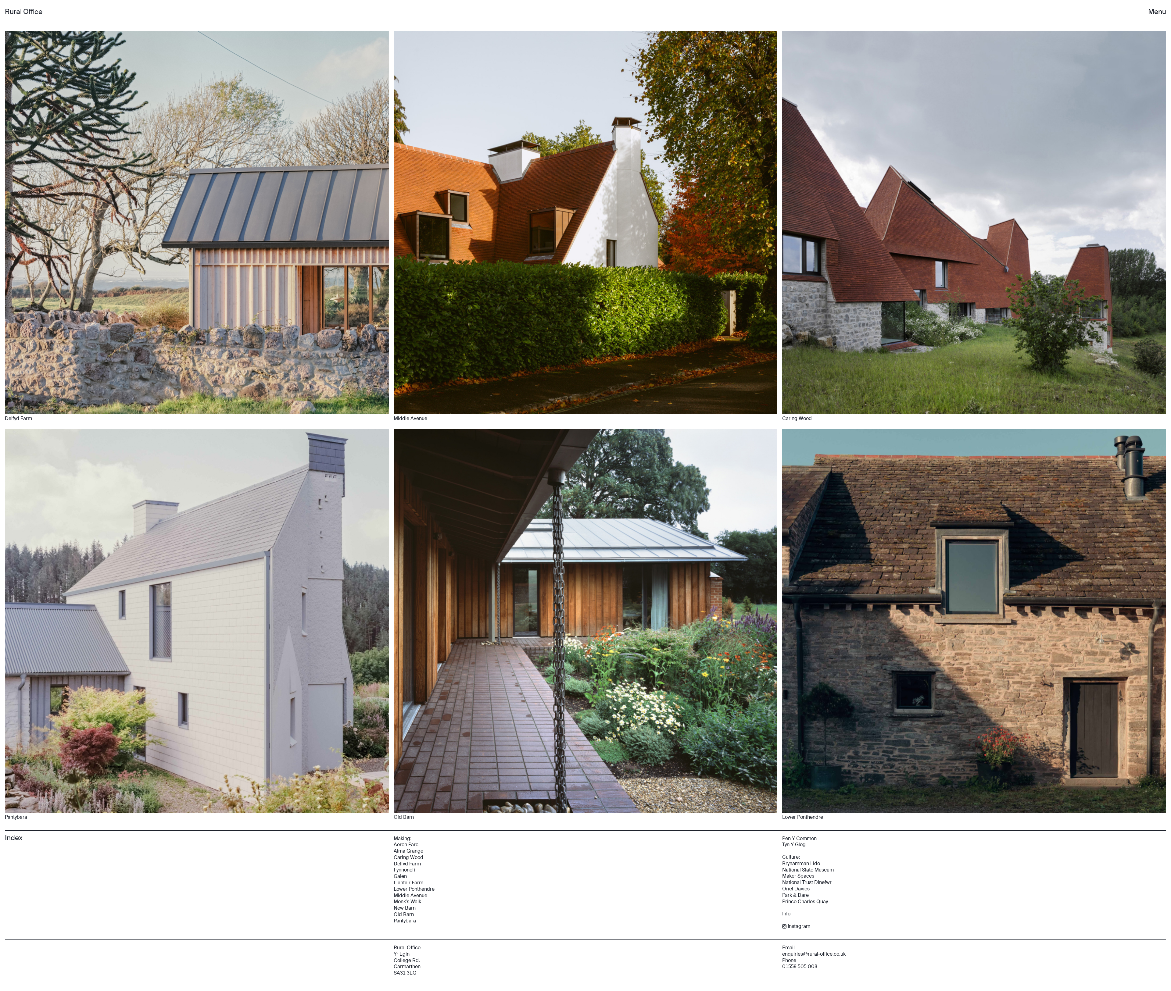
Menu (1157, 11)
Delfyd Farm (407, 864)
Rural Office (23, 11)
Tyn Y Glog (794, 844)
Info (786, 914)
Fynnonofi (404, 870)
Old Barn (404, 914)
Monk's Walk (407, 901)
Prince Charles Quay (805, 901)
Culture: (791, 857)
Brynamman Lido (801, 863)
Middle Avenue (410, 895)
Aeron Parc (406, 844)
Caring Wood (408, 857)
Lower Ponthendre (414, 889)
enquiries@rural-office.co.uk (814, 954)
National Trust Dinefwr (807, 882)
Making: (402, 838)
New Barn (405, 908)
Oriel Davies (796, 889)
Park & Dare (795, 895)
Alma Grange (408, 851)
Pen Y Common (799, 838)
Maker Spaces (798, 876)
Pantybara (405, 921)
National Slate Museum (808, 870)
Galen (400, 876)
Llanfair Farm (408, 882)
